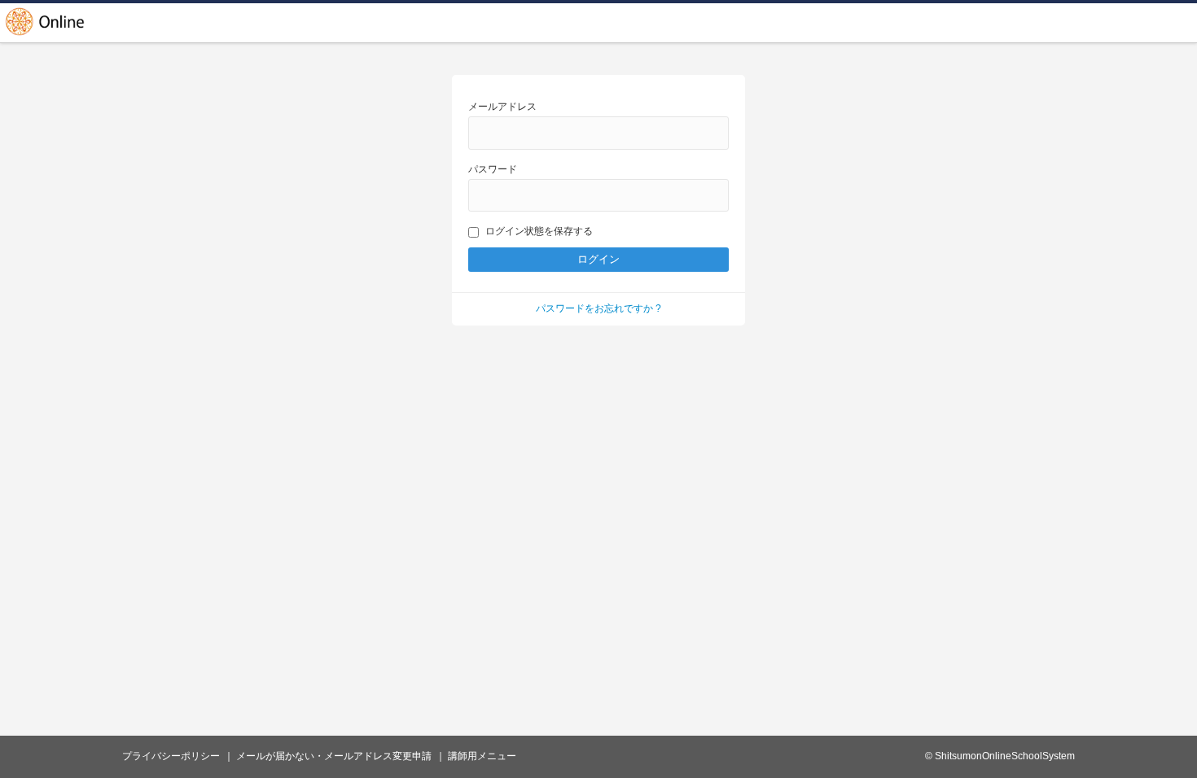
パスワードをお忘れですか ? (598, 308)
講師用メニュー (482, 756)
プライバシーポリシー (171, 756)
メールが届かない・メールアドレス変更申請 (334, 756)
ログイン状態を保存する (539, 231)
